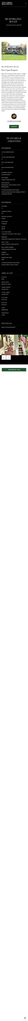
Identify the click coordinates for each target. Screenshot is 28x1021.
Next (8, 357)
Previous (4, 357)
